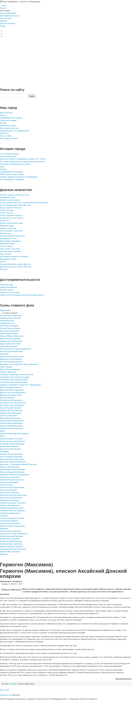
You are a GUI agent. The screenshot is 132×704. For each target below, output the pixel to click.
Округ (2, 166)
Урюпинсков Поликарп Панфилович (14, 533)
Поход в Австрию (7, 210)
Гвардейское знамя (7, 197)
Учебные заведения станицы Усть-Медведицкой (18, 177)
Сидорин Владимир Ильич (10, 513)
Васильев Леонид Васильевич (12, 356)
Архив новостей (6, 112)
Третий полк (4, 220)
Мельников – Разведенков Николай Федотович (18, 464)
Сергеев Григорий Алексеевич (11, 508)
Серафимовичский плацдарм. (11, 171)
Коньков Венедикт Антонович (11, 438)
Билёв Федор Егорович (9, 333)
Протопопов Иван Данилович (11, 497)
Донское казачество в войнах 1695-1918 (15, 266)
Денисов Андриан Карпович (11, 387)
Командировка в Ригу (8, 238)
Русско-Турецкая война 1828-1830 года (15, 205)
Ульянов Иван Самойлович (10, 531)
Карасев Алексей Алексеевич (11, 428)
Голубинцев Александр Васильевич (14, 379)
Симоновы (4, 515)
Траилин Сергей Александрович (12, 526)
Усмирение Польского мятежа (11, 218)
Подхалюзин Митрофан (9, 482)
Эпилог (3, 261)
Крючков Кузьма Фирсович (10, 449)
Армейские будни (7, 225)
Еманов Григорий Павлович (10, 408)
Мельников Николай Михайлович (13, 461)
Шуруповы (4, 554)
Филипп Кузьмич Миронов (10, 338)
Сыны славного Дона (8, 156)
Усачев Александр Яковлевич (11, 536)
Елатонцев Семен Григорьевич (12, 405)
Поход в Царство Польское (10, 207)
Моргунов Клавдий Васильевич (12, 472)
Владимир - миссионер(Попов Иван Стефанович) (19, 364)
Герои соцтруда (6, 366)
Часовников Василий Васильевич (13, 549)
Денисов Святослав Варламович (13, 392)
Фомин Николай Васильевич (11, 541)
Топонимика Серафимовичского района (15, 164)
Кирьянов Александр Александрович (14, 433)
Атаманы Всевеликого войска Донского (15, 264)
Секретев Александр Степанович (13, 503)
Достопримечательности (9, 15)
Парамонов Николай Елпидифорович (14, 474)
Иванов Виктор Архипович (10, 418)
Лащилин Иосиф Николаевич (11, 454)
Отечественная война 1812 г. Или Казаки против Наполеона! (23, 202)
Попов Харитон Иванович (10, 492)
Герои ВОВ (4, 354)
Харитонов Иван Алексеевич (11, 544)
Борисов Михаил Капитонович (12, 336)
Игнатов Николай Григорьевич (11, 420)
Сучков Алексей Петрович (10, 523)
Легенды (3, 169)
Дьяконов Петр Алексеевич (10, 395)
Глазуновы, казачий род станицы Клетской (16, 374)
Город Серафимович (8, 13)
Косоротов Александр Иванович (12, 441)
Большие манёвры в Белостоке (12, 236)
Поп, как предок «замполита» (11, 230)
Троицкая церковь (7, 289)
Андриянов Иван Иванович (10, 318)
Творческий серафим (8, 120)
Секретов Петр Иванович (9, 505)
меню (4, 5)
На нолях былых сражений (10, 251)
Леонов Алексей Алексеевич (11, 456)
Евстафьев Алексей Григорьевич (13, 402)
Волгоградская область (9, 138)
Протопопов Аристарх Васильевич (13, 495)
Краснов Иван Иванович (9, 446)
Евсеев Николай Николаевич (11, 400)
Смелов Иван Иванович (9, 520)
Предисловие (5, 310)
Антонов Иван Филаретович (11, 315)
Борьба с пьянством (8, 228)
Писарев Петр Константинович (12, 479)
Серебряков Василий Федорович (13, 510)
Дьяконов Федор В (7, 397)
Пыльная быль (5, 18)
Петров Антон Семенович (10, 477)
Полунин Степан (6, 485)
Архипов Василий (7, 320)
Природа (3, 21)
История (3, 123)
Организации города (8, 125)
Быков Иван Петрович (8, 346)
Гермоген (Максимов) (8, 372)
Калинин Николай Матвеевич (11, 423)
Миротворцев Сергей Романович (12, 469)
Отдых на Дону (6, 135)
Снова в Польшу (6, 212)
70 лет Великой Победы (9, 153)
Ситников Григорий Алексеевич (12, 518)
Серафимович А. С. (7, 323)
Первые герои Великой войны (11, 223)
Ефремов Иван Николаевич (11, 413)
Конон (2, 436)
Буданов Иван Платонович (10, 343)
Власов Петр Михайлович (10, 369)
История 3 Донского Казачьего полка (14, 195)
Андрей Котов (5, 695)
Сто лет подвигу (6, 246)
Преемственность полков (10, 200)
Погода (3, 26)
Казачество (4, 133)
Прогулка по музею (7, 23)
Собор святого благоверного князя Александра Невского (22, 295)
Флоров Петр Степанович (10, 538)
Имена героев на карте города (12, 174)
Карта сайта (4, 690)
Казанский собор (6, 284)
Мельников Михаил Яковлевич (12, 459)
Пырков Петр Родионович (10, 500)
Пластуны (4, 269)
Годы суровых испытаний (10, 248)
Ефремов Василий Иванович (11, 410)
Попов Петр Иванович (8, 490)
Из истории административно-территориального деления (22, 161)
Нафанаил (4, 528)
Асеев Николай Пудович (9, 325)
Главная (3, 8)
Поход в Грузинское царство (11, 215)
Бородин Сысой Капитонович (11, 341)
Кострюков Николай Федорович (12, 443)
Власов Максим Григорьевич (11, 361)
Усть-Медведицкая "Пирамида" (12, 179)
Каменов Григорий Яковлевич (11, 426)
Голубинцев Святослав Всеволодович (15, 377)
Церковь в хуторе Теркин (10, 292)
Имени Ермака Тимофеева (10, 241)
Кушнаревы (4, 451)
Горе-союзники (5, 254)
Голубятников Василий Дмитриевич (14, 382)
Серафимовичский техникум (11, 118)
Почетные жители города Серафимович (15, 349)
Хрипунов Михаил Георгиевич (11, 546)
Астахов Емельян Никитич (10, 328)
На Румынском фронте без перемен (14, 256)
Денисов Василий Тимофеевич (12, 390)
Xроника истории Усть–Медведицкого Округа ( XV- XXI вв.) (23, 159)
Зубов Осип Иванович (8, 415)
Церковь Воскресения (8, 287)
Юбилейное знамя (7, 243)
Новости (3, 115)
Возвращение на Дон (8, 259)
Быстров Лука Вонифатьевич (11, 351)
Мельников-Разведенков (9, 331)
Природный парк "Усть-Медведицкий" (14, 130)
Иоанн (2, 431)
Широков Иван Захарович (10, 551)
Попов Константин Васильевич (12, 487)
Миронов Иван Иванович (9, 467)
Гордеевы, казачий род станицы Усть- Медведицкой (20, 384)
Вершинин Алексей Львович (11, 359)
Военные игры (5, 233)
